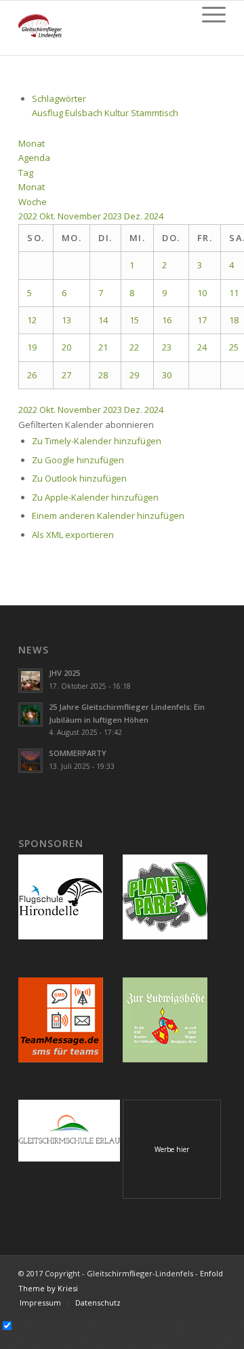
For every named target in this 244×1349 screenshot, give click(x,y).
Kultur (117, 113)
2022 (28, 216)
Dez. (134, 216)
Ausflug (48, 113)
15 (134, 320)
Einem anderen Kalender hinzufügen (108, 515)
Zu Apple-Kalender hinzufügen (95, 497)
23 (166, 347)
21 (103, 347)
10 (202, 293)
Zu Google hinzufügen (78, 460)
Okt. (48, 216)
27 (66, 375)
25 (234, 347)
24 (202, 347)
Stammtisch (154, 113)
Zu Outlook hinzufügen (79, 478)
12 (32, 320)
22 (134, 347)
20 (66, 347)
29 (134, 375)
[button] (86, 424)
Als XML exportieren (73, 534)
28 (103, 375)
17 (202, 320)
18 (234, 320)
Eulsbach (84, 113)
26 (32, 375)
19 (32, 347)
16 (166, 320)
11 (234, 293)
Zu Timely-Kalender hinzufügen (96, 441)
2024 (153, 216)
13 (66, 320)
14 (103, 320)
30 (166, 375)
